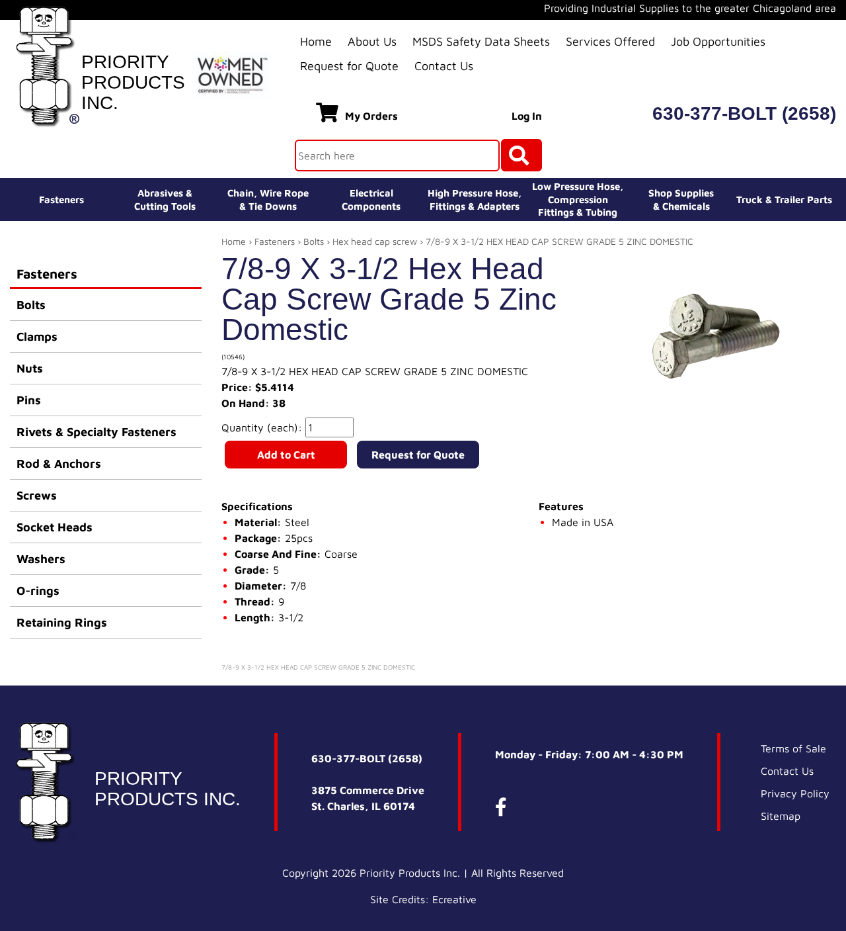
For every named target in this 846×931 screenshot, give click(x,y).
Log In (527, 116)
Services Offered (610, 41)
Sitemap (780, 816)
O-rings (38, 591)
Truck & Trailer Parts (784, 199)
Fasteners (61, 199)
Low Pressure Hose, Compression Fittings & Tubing (577, 199)
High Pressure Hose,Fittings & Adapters (474, 199)
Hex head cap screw (374, 241)
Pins (29, 400)
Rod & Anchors (59, 463)
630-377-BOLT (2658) (744, 113)
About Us (372, 41)
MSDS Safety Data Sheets (481, 41)
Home (316, 41)
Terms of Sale (793, 748)
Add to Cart (286, 455)
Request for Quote (349, 66)
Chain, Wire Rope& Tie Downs (268, 199)
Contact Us (443, 66)
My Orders (371, 116)
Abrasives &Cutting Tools (165, 199)
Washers (41, 559)
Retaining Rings (62, 622)
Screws (37, 495)
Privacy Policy (795, 793)
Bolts (31, 305)
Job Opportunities (718, 41)
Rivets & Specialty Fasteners (96, 432)
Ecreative (454, 899)
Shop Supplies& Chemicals (681, 199)
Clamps (37, 336)
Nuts (30, 368)
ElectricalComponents (371, 199)
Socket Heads (55, 527)
